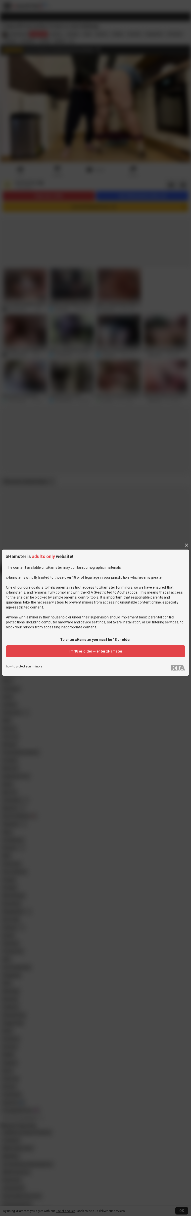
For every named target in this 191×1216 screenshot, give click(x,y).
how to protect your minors (24, 666)
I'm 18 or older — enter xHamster (95, 651)
